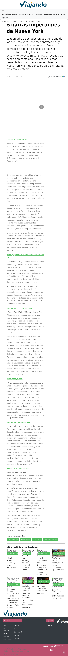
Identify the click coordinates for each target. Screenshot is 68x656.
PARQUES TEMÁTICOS (44, 553)
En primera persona (50, 540)
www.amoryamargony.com (19, 422)
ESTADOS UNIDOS (13, 553)
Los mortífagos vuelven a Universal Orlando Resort (26, 564)
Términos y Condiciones (11, 654)
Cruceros (56, 14)
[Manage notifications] (63, 652)
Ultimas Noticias (6, 629)
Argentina (5, 21)
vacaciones (30, 21)
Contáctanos (48, 646)
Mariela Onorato (18, 139)
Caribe (14, 21)
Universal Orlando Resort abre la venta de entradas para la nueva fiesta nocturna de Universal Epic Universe (13, 598)
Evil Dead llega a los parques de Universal (42, 589)
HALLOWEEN (26, 553)
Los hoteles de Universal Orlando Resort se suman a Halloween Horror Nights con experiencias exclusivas (28, 596)
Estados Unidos (13, 540)
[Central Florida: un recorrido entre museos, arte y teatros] (58, 582)
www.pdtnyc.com (14, 378)
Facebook (49, 626)
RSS (51, 650)
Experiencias (48, 14)
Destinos (14, 14)
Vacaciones (22, 14)
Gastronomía (18, 632)
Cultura (16, 638)
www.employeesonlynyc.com (20, 308)
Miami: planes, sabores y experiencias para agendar (12, 563)
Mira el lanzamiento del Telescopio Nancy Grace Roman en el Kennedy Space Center (43, 566)
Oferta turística (6, 14)
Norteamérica (25, 540)
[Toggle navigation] (2, 10)
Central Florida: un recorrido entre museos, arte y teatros (58, 593)
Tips (33, 14)
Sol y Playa (39, 14)
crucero (39, 21)
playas (21, 21)
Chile (28, 14)
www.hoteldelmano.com (18, 468)
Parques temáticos (59, 553)
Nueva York (37, 540)
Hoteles (16, 626)
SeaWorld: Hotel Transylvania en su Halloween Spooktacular (57, 564)
